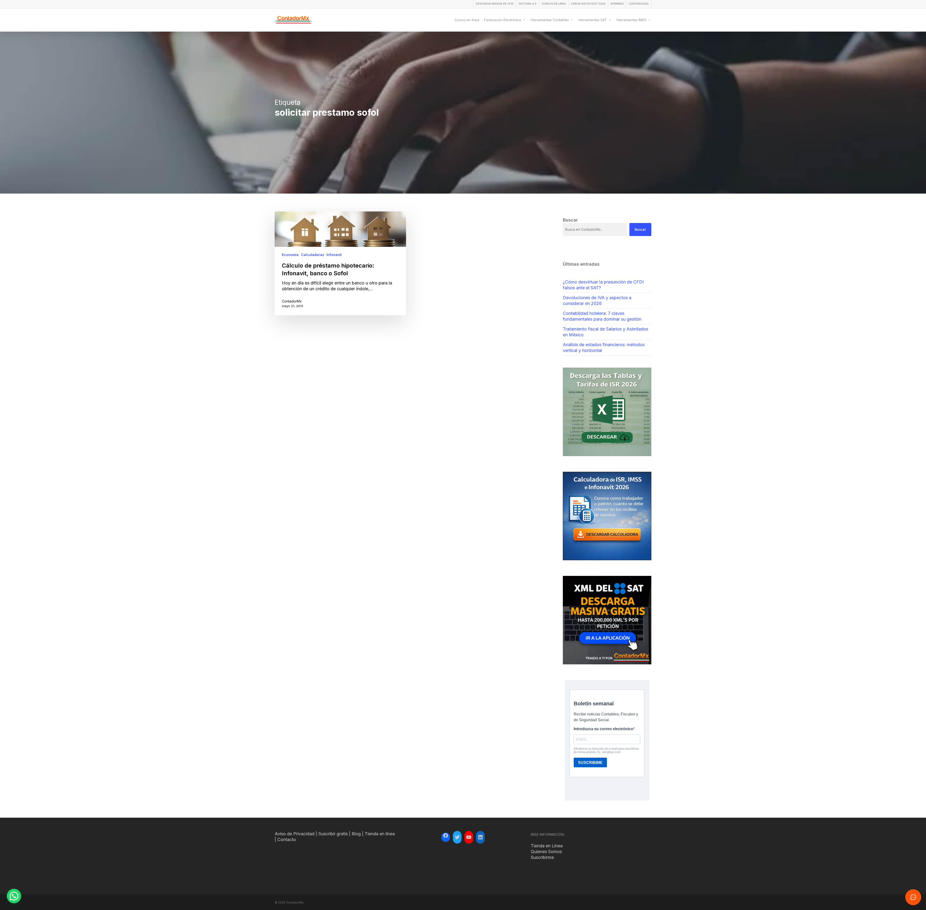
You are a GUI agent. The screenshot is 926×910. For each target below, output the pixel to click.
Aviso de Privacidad (294, 833)
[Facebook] (445, 836)
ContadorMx (292, 301)
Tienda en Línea (547, 845)
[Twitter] (457, 837)
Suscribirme (542, 857)
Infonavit (334, 255)
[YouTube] (468, 837)
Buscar (640, 229)
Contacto (286, 839)
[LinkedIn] (480, 837)
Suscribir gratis (333, 833)
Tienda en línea (380, 833)
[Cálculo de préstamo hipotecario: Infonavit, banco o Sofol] (340, 263)
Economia (290, 255)
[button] (14, 896)
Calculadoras (312, 255)
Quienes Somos (546, 851)
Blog (356, 833)
